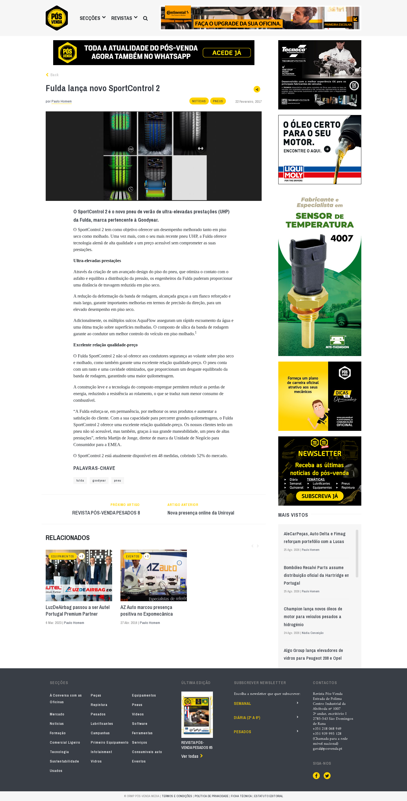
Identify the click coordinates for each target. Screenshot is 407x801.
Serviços (139, 742)
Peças (96, 695)
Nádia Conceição (312, 633)
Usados (56, 770)
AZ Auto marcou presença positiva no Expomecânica (146, 610)
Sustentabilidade (64, 761)
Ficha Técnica (241, 796)
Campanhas (100, 733)
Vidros (96, 761)
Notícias (199, 101)
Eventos (133, 556)
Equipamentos (62, 556)
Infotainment (101, 751)
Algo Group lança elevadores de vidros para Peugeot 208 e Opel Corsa (313, 658)
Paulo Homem (61, 101)
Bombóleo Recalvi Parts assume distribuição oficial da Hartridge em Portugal (317, 575)
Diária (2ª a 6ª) (247, 717)
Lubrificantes (102, 723)
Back (54, 74)
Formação (58, 733)
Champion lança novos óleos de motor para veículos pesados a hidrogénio (313, 616)
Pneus (218, 101)
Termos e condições (177, 796)
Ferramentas (142, 733)
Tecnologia (59, 751)
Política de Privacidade (211, 796)
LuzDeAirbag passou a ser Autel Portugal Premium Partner (78, 610)
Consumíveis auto (147, 751)
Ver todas (189, 756)
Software (140, 723)
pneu (117, 480)
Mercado (57, 714)
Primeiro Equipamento (110, 742)
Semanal (242, 703)
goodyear (99, 480)
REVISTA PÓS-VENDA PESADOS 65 (196, 745)
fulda (80, 480)
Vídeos (138, 714)
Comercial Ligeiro (65, 742)
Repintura (99, 704)
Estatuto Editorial (268, 796)
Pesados (98, 714)
